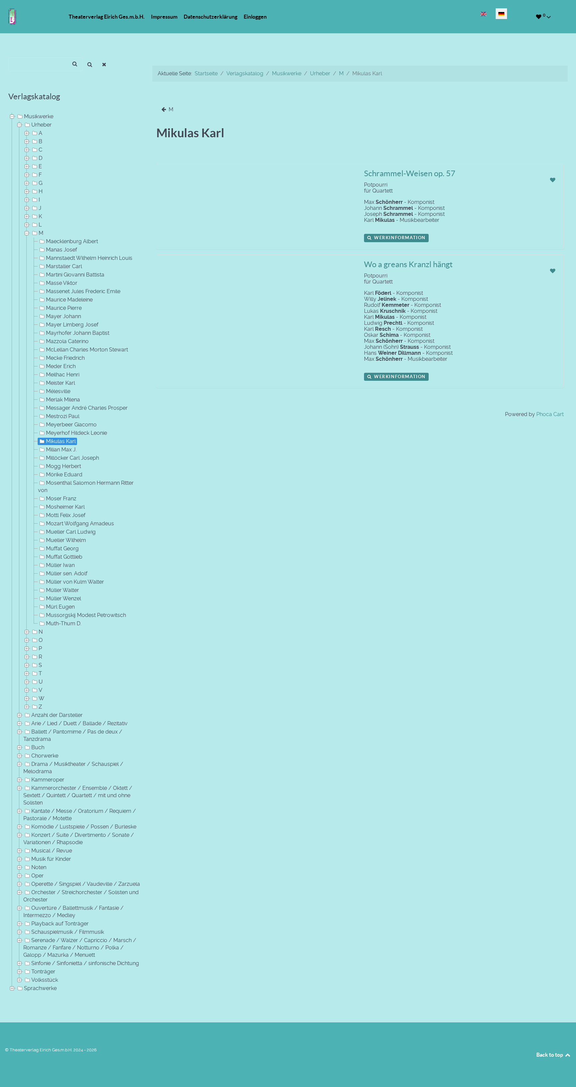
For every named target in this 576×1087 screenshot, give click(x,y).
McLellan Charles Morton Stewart (87, 349)
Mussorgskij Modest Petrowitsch (86, 615)
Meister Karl (60, 383)
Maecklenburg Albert (72, 241)
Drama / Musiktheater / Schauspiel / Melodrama (73, 768)
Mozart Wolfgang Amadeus (80, 523)
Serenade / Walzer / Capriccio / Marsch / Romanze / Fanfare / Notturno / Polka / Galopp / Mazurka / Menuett (79, 947)
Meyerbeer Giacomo (71, 424)
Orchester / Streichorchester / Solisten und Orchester (81, 896)
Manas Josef (61, 250)
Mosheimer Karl (65, 507)
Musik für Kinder (51, 859)
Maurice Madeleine (69, 299)
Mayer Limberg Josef (72, 324)
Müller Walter (62, 590)
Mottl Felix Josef (65, 515)
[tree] (72, 553)
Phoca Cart (550, 414)
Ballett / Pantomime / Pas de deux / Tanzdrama (72, 735)
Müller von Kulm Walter (75, 582)
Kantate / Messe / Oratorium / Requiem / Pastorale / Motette (79, 814)
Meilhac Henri (62, 374)
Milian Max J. (61, 449)
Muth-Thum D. (63, 623)
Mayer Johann (63, 316)
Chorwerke (44, 756)
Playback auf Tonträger (60, 923)
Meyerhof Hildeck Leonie (76, 433)
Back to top (550, 1055)
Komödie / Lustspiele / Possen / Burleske (83, 826)
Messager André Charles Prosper (87, 408)
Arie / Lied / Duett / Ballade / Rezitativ (79, 723)
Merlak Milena (63, 399)
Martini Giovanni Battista (75, 275)
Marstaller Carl (64, 266)
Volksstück (44, 980)
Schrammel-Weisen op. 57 (409, 173)
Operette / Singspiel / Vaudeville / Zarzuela (85, 884)
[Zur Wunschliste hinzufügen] (552, 180)
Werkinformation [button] (399, 237)
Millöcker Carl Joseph (72, 458)
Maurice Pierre (64, 308)
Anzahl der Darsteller (57, 715)
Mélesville (58, 391)
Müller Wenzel (63, 598)
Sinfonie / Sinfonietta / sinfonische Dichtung (85, 963)
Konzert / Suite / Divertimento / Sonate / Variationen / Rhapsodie (78, 838)
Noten (38, 867)
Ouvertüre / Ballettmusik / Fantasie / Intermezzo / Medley (73, 911)
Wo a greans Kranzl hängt (408, 264)
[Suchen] (89, 64)
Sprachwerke (40, 988)
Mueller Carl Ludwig (71, 532)
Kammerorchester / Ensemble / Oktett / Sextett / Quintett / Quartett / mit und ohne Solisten (77, 795)
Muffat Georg (62, 548)
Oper (37, 875)
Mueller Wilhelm (66, 540)
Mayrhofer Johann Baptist (77, 333)
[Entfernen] (104, 64)
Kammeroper (47, 780)
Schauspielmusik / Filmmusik (67, 932)
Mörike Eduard (64, 474)
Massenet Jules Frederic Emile (83, 291)
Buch (37, 747)
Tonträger (43, 971)
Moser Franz (61, 498)
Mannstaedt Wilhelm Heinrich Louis (89, 258)
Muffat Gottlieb (64, 557)
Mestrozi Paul (62, 416)
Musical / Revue (51, 850)
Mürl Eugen (60, 607)
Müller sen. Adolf (66, 573)
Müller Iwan (60, 565)
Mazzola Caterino (67, 341)
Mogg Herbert (63, 466)
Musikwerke (38, 116)
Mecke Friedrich (65, 358)
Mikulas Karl (61, 441)
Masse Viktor (61, 283)
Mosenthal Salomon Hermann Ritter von (86, 486)
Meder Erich (61, 366)
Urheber (41, 125)
